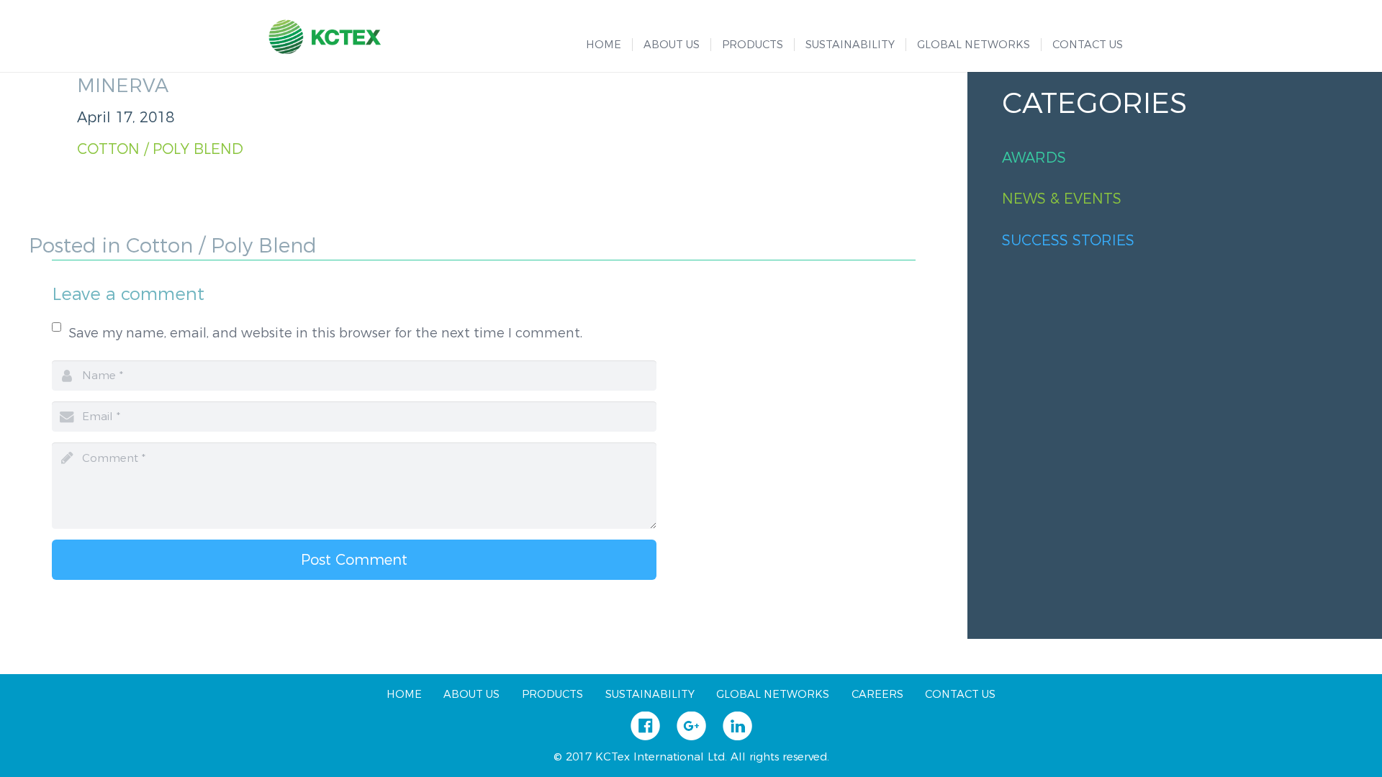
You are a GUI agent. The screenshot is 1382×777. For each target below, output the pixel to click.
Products (552, 694)
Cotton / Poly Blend (160, 149)
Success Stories (1068, 240)
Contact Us (960, 694)
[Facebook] (645, 736)
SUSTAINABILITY (650, 694)
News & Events (1061, 198)
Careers (877, 694)
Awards (1034, 157)
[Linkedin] (737, 736)
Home (404, 694)
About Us (471, 694)
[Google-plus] (691, 736)
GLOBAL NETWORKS (772, 694)
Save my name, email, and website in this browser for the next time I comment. (325, 333)
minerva (122, 85)
